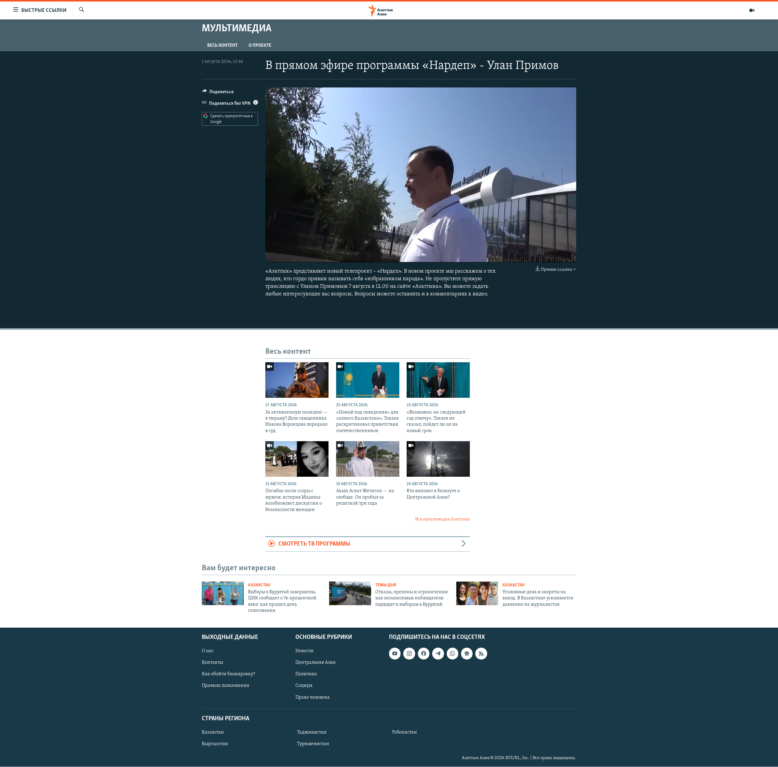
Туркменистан (313, 743)
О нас (208, 651)
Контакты (212, 662)
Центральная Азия (315, 662)
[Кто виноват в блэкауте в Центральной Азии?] (438, 459)
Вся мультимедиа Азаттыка (442, 519)
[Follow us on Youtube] (395, 654)
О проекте (260, 45)
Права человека (312, 697)
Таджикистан (312, 732)
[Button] (218, 93)
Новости (304, 651)
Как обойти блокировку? (228, 674)
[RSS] (481, 654)
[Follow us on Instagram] (409, 654)
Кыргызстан (215, 743)
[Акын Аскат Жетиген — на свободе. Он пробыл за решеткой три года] (367, 459)
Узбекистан (404, 732)
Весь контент (222, 45)
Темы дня (385, 585)
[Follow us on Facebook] (423, 654)
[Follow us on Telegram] (438, 654)
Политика (306, 674)
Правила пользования (225, 685)
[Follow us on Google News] (467, 654)
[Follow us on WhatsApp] (452, 654)
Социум (303, 685)
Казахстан (259, 585)
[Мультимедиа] (752, 10)
